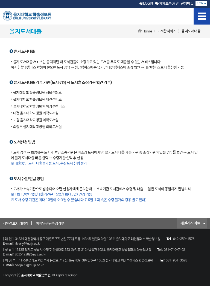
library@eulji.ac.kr (28, 244)
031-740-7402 (174, 250)
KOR (200, 3)
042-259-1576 (183, 239)
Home (147, 31)
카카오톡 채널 (168, 4)
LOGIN (147, 4)
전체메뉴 (187, 4)
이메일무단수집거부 (50, 223)
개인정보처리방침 (15, 223)
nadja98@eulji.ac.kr (29, 265)
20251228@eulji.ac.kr (30, 255)
